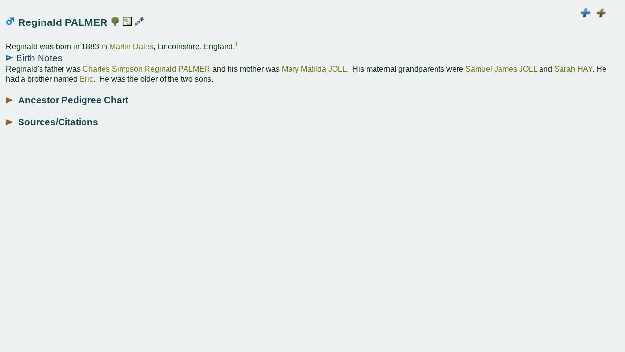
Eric (86, 79)
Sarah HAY (573, 69)
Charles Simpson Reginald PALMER (146, 69)
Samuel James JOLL (501, 69)
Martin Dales (131, 47)
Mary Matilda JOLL (314, 69)
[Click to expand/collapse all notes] (585, 13)
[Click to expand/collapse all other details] (601, 13)
